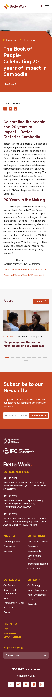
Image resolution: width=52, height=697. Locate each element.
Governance (9, 546)
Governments (34, 550)
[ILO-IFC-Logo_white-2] (11, 441)
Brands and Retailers (38, 563)
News (6, 598)
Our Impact (9, 585)
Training (31, 599)
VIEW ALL (39, 301)
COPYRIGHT (34, 669)
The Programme (11, 541)
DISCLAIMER (18, 669)
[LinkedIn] (41, 684)
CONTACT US (10, 624)
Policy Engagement (37, 594)
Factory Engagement (37, 590)
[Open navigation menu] (47, 6)
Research (8, 607)
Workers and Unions (37, 541)
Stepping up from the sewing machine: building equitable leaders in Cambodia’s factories (25, 346)
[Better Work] (17, 464)
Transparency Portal (13, 602)
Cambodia (8, 336)
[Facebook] (11, 684)
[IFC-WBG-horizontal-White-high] (19, 451)
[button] (7, 357)
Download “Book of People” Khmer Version (24, 275)
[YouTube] (26, 684)
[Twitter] (18, 684)
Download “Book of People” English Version (25, 269)
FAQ (5, 628)
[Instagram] (33, 684)
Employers (32, 546)
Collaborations (34, 568)
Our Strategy (33, 585)
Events (6, 612)
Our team (8, 550)
